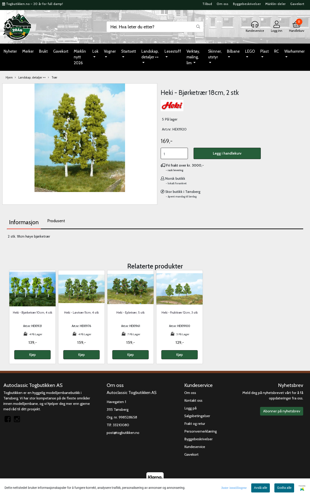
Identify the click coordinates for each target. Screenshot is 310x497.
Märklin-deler (275, 4)
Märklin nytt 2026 (80, 57)
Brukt (43, 51)
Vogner (110, 51)
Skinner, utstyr (214, 54)
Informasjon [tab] (24, 222)
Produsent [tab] (56, 221)
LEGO (250, 51)
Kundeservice (194, 447)
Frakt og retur (194, 423)
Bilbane (233, 51)
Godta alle (284, 488)
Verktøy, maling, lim (193, 57)
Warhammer (294, 51)
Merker (28, 51)
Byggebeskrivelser (247, 4)
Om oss (223, 4)
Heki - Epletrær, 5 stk (130, 312)
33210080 (121, 425)
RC (276, 51)
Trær (54, 77)
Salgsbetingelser (197, 416)
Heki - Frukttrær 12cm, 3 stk (180, 312)
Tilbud (207, 4)
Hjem (9, 77)
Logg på (190, 408)
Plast (264, 51)
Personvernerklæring (200, 431)
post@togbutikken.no (123, 433)
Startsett (128, 51)
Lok (95, 51)
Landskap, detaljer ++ (150, 54)
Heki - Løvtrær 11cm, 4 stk (81, 312)
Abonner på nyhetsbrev (281, 411)
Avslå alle (260, 488)
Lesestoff (173, 51)
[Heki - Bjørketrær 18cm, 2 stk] (80, 138)
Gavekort (297, 4)
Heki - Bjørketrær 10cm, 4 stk (32, 312)
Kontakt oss (193, 400)
